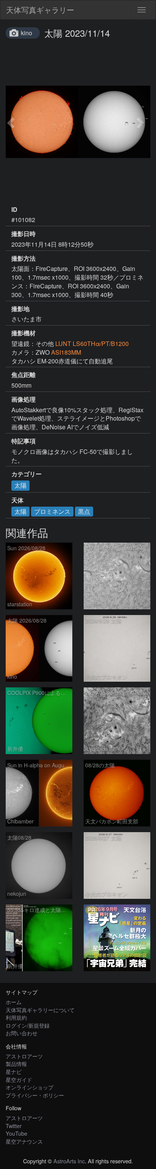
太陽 (20, 485)
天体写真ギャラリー (40, 9)
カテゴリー (26, 474)
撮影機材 (23, 333)
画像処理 (23, 399)
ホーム (14, 1002)
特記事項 (23, 441)
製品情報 (16, 1063)
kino (26, 32)
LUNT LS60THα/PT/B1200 (92, 343)
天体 (17, 500)
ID (14, 209)
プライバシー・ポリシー (35, 1095)
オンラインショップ (29, 1087)
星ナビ (14, 1071)
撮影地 (20, 309)
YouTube (16, 1133)
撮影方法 (23, 258)
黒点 (84, 511)
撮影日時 (23, 234)
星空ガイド (19, 1079)
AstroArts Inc (69, 1161)
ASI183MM (66, 352)
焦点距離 (23, 375)
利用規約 (16, 1017)
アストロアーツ (24, 1056)
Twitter (14, 1126)
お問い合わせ (21, 1033)
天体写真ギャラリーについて (40, 1010)
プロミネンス (52, 511)
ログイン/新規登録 (28, 1025)
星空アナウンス (24, 1141)
